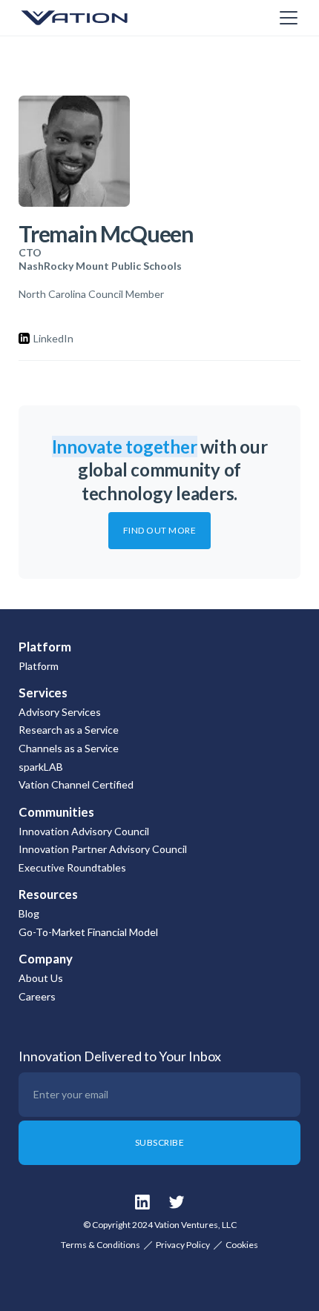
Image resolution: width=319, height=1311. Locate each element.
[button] (285, 18)
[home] (93, 17)
